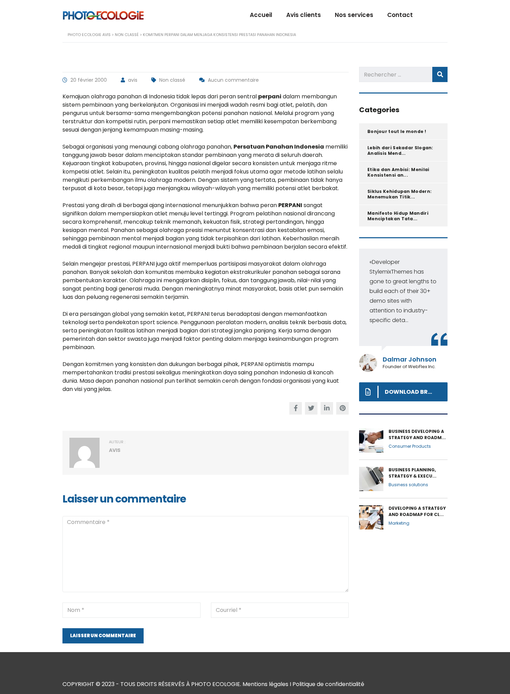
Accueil (261, 15)
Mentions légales (265, 684)
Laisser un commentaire (103, 635)
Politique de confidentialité (328, 684)
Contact (400, 15)
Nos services (354, 15)
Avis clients (303, 15)
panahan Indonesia (280, 372)
